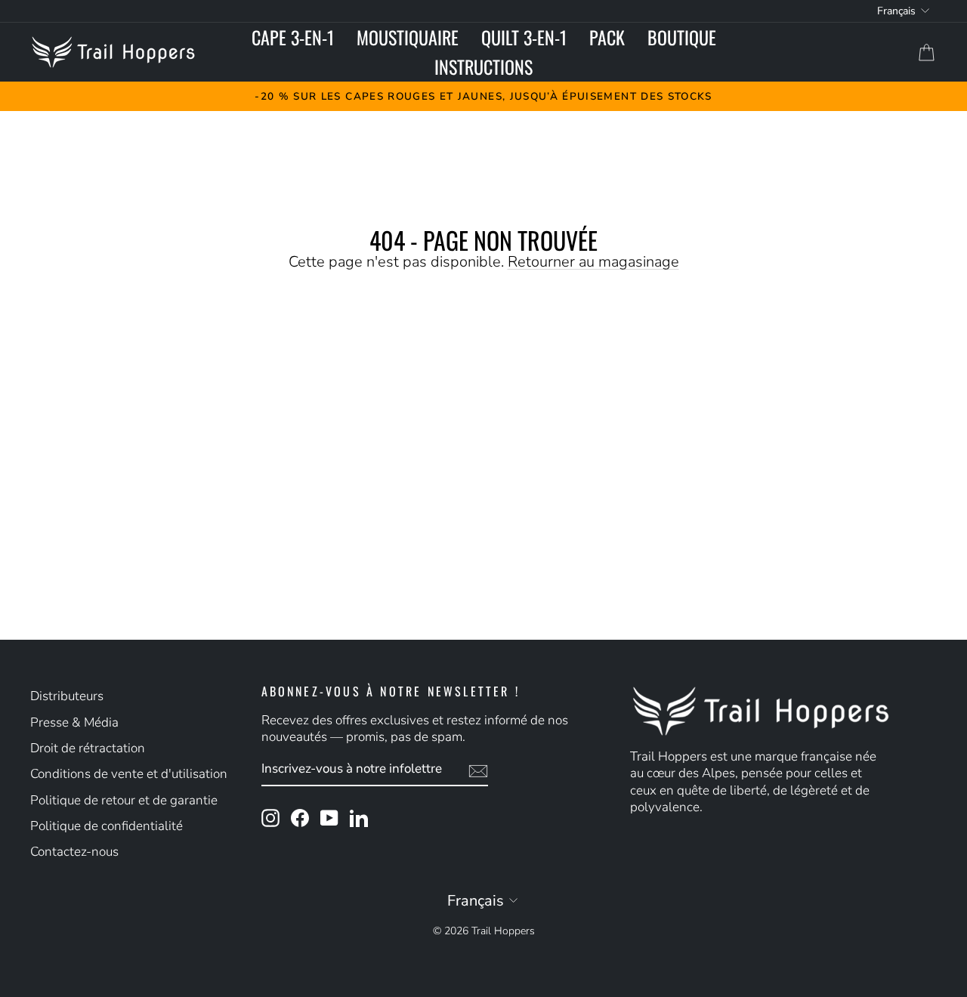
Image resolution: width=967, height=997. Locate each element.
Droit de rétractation (87, 748)
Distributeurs (66, 696)
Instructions (483, 66)
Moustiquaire (408, 37)
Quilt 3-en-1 (524, 37)
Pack (607, 37)
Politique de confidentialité (106, 826)
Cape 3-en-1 (293, 37)
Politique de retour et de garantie (124, 800)
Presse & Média (74, 722)
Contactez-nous (74, 851)
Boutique (681, 37)
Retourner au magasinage (593, 262)
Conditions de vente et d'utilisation (128, 773)
